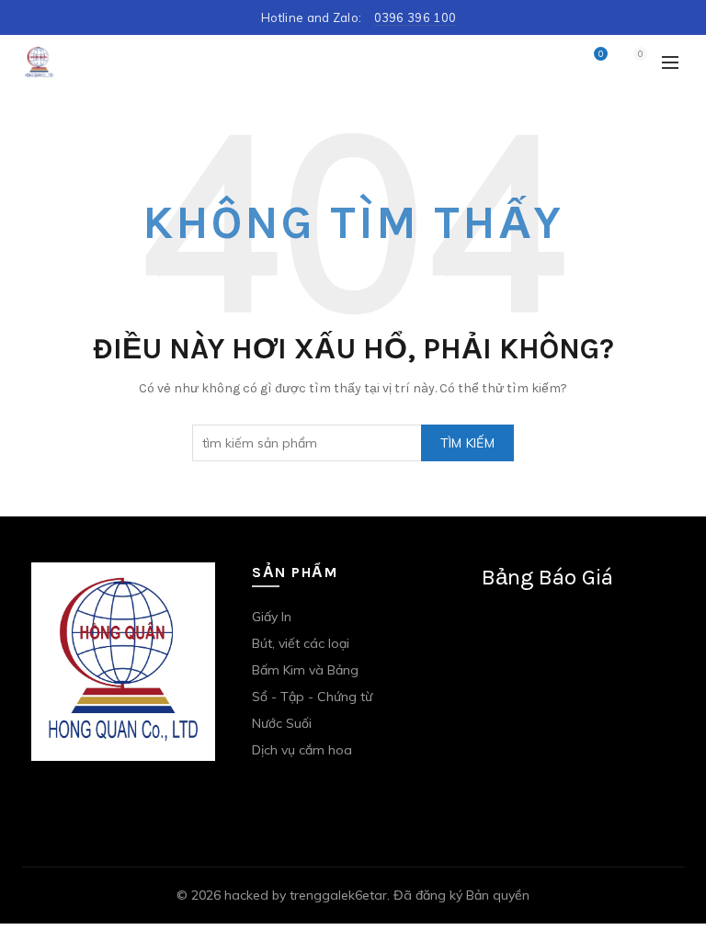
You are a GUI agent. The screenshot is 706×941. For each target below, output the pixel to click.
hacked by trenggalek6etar (305, 895)
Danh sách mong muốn (600, 54)
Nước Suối (282, 723)
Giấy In (271, 616)
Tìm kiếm (467, 443)
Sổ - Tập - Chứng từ (312, 696)
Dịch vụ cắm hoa (302, 750)
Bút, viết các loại (300, 643)
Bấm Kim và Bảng (305, 670)
